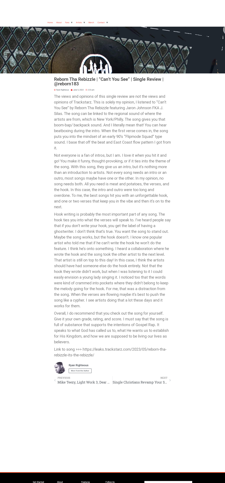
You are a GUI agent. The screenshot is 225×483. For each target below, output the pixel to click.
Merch (91, 22)
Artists (79, 22)
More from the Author (80, 371)
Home (50, 22)
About (59, 22)
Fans (67, 22)
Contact (101, 22)
